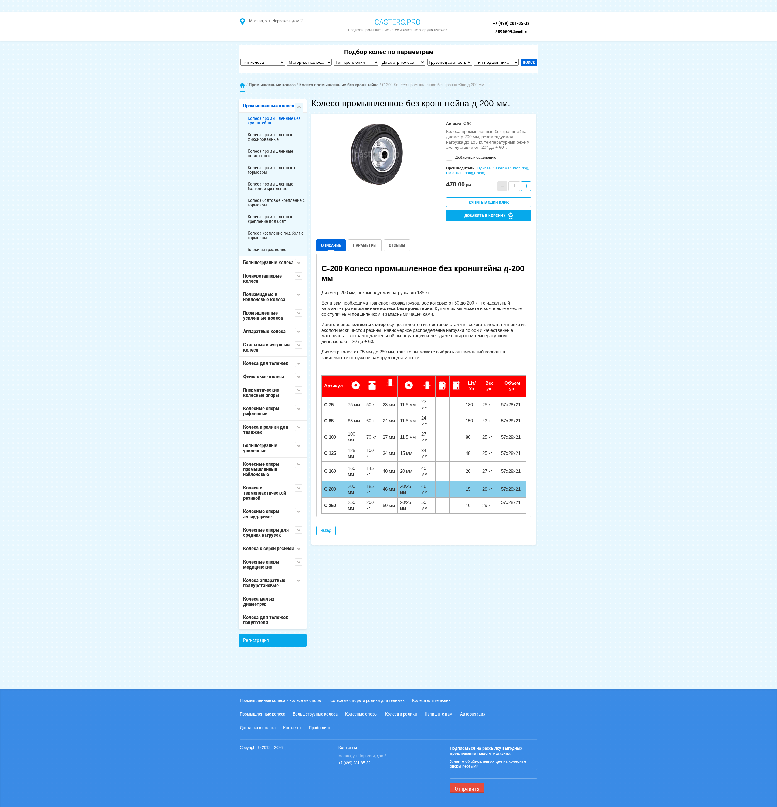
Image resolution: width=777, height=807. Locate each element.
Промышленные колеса (272, 85)
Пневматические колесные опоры (261, 392)
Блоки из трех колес (267, 249)
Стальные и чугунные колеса (266, 347)
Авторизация (472, 714)
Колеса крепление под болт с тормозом (276, 235)
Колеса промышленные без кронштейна (338, 85)
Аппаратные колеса (264, 331)
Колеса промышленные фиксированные (270, 137)
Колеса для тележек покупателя (265, 619)
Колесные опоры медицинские (261, 564)
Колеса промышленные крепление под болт (270, 219)
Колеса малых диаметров (258, 601)
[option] (376, 154)
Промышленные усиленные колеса (263, 315)
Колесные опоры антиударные (261, 513)
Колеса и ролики (401, 714)
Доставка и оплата (258, 727)
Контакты (292, 727)
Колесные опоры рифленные (261, 411)
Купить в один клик (489, 202)
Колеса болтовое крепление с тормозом (276, 203)
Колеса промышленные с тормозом (272, 170)
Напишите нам (439, 714)
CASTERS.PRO (398, 22)
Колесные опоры (361, 714)
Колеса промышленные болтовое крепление (270, 186)
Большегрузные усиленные (260, 448)
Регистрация (256, 640)
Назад (326, 531)
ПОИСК (529, 62)
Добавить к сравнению (475, 157)
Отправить (467, 788)
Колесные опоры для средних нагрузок (266, 532)
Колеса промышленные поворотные (270, 153)
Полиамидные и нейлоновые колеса (264, 296)
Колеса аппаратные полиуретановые (264, 582)
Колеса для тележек (265, 363)
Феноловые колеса (263, 376)
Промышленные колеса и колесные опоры (281, 700)
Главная (242, 85)
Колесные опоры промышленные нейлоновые (261, 469)
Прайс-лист (320, 727)
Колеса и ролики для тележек (265, 429)
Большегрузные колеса (268, 262)
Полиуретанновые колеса (262, 278)
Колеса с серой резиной (268, 548)
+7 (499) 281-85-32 (511, 23)
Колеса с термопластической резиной (264, 493)
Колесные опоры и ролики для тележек (367, 700)
